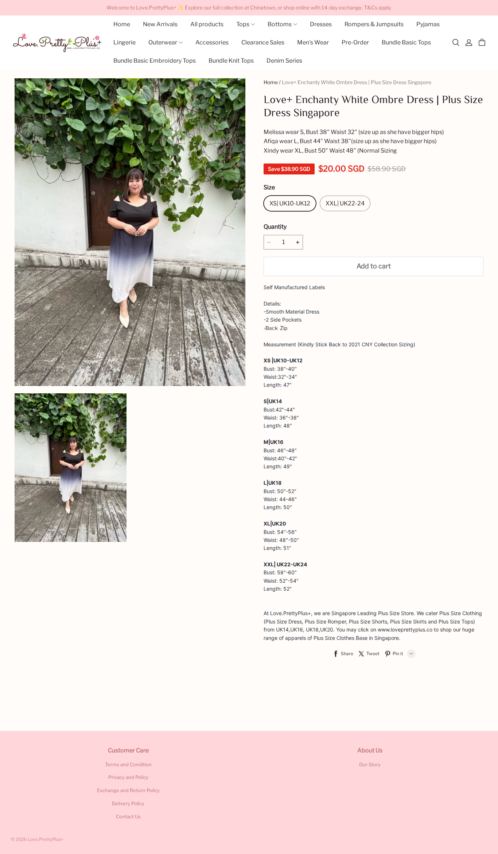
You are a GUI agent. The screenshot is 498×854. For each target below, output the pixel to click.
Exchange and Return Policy (128, 790)
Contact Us (128, 816)
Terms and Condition (128, 764)
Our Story (370, 764)
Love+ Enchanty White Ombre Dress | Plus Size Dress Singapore (356, 82)
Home (271, 82)
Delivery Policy (128, 803)
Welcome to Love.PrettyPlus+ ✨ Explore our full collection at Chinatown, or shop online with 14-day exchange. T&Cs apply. (249, 7)
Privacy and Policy (128, 777)
